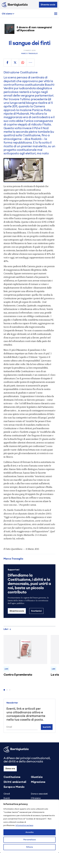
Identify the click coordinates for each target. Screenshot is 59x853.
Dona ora (10, 768)
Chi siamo (7, 14)
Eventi (7, 798)
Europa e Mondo (14, 787)
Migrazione (38, 782)
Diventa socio (48, 5)
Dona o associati (39, 794)
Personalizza (29, 840)
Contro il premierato (18, 674)
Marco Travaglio (29, 53)
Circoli (7, 794)
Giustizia (36, 777)
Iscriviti (47, 727)
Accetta (29, 832)
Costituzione (12, 777)
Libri (6, 629)
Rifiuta (29, 847)
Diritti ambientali (15, 782)
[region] (29, 826)
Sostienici (36, 611)
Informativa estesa (24, 825)
